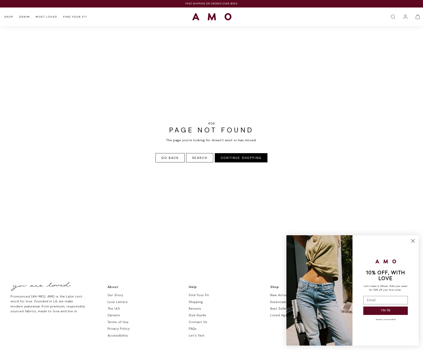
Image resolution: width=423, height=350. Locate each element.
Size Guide (197, 315)
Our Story (116, 295)
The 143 (114, 308)
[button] (393, 16)
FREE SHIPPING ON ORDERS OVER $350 (211, 3)
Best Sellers (279, 308)
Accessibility (118, 335)
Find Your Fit (75, 17)
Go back (170, 158)
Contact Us (198, 322)
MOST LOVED (46, 17)
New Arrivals (280, 295)
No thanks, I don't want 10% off (385, 319)
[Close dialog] (413, 241)
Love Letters (118, 302)
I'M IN (385, 310)
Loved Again (280, 315)
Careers (114, 315)
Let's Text (196, 335)
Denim (24, 17)
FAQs (193, 329)
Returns (195, 308)
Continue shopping (241, 158)
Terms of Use (118, 322)
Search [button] (200, 158)
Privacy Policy (119, 329)
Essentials (278, 302)
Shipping (196, 302)
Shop (8, 17)
